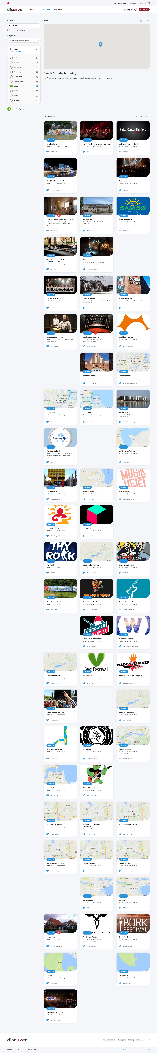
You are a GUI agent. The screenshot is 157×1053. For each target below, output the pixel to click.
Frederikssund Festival (128, 602)
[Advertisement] (24, 127)
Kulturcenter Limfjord (128, 144)
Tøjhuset (86, 260)
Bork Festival (124, 937)
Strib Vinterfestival (127, 451)
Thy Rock (50, 565)
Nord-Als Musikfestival (92, 639)
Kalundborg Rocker (91, 602)
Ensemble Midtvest (54, 825)
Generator (50, 937)
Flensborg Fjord (53, 451)
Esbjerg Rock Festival (55, 712)
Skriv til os (139, 1040)
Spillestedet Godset (54, 298)
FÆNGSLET (87, 219)
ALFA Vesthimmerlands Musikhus (97, 144)
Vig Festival (87, 676)
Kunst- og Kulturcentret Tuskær (60, 219)
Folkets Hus (51, 788)
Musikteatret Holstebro (56, 181)
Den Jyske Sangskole (128, 825)
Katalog (140, 3)
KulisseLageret (89, 900)
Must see (33, 9)
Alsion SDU (123, 412)
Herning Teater (89, 863)
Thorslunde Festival (54, 602)
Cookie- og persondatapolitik (132, 1050)
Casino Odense (125, 298)
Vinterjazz (50, 412)
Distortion (87, 749)
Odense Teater (89, 298)
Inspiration (58, 9)
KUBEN (122, 900)
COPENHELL (88, 412)
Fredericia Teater (90, 937)
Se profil (51, 140)
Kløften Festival (53, 676)
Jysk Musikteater (126, 749)
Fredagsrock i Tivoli (54, 1012)
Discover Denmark (119, 3)
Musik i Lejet (124, 491)
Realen (49, 976)
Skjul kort (143, 21)
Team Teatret (125, 863)
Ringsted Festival (53, 528)
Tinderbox (87, 528)
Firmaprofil (132, 3)
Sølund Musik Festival (92, 788)
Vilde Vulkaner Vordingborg (130, 676)
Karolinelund (51, 144)
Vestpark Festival (126, 712)
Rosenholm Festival (91, 565)
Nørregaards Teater (54, 337)
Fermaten (123, 181)
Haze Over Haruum (127, 565)
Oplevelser (144, 9)
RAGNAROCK (51, 491)
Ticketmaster (125, 376)
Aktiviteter (46, 9)
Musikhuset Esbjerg (91, 337)
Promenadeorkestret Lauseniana (92, 826)
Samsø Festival (125, 219)
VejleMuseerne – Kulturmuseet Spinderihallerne (59, 261)
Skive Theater (89, 491)
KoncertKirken (89, 376)
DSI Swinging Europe (55, 863)
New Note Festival (54, 749)
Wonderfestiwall (126, 639)
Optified (147, 1050)
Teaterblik (123, 976)
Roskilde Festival (126, 337)
